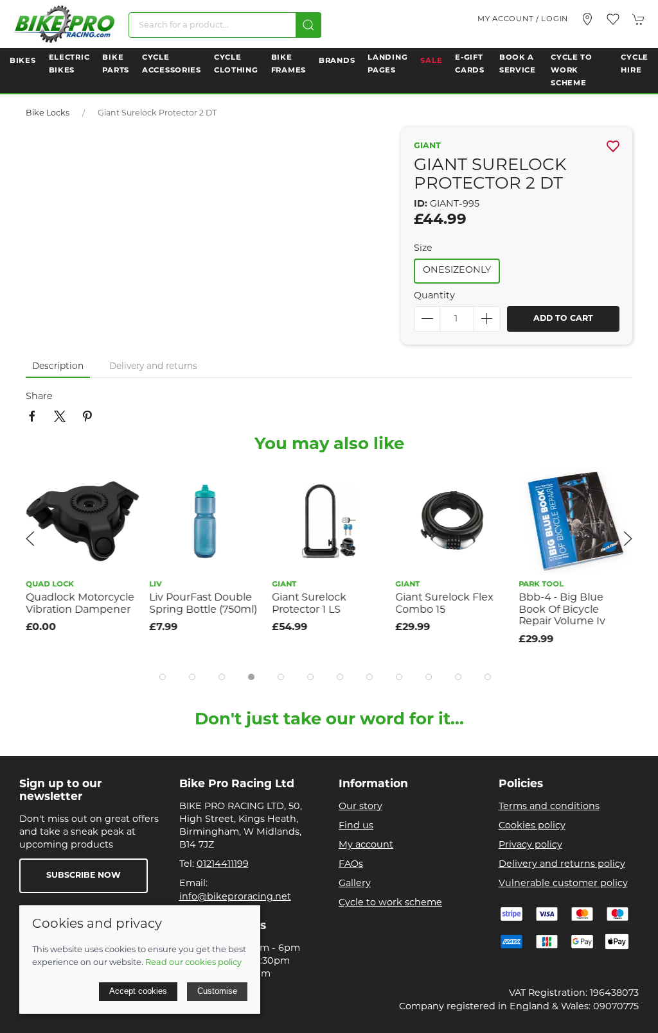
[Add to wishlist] (122, 482)
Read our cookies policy (193, 963)
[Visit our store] (587, 19)
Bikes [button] (23, 61)
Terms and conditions (549, 807)
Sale (431, 61)
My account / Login (522, 19)
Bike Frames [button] (288, 64)
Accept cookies (138, 991)
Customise (217, 991)
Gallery (355, 884)
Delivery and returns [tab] (153, 367)
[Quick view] (122, 511)
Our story (360, 807)
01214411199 (223, 864)
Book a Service (517, 64)
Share (39, 397)
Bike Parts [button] (115, 64)
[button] (613, 19)
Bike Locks (47, 113)
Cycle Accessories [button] (171, 64)
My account (366, 845)
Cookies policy (532, 826)
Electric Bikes (69, 64)
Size (423, 248)
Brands (337, 61)
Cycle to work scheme (390, 903)
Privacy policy (530, 845)
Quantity (434, 296)
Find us (356, 826)
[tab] (162, 677)
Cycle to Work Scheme (571, 70)
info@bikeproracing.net (235, 897)
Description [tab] (58, 367)
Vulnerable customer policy (563, 884)
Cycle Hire (634, 64)
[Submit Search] (308, 25)
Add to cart (563, 319)
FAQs (351, 864)
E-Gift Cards (470, 64)
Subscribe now (83, 876)
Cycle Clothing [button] (236, 64)
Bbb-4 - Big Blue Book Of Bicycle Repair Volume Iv (562, 610)
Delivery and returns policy (562, 864)
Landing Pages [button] (387, 64)
